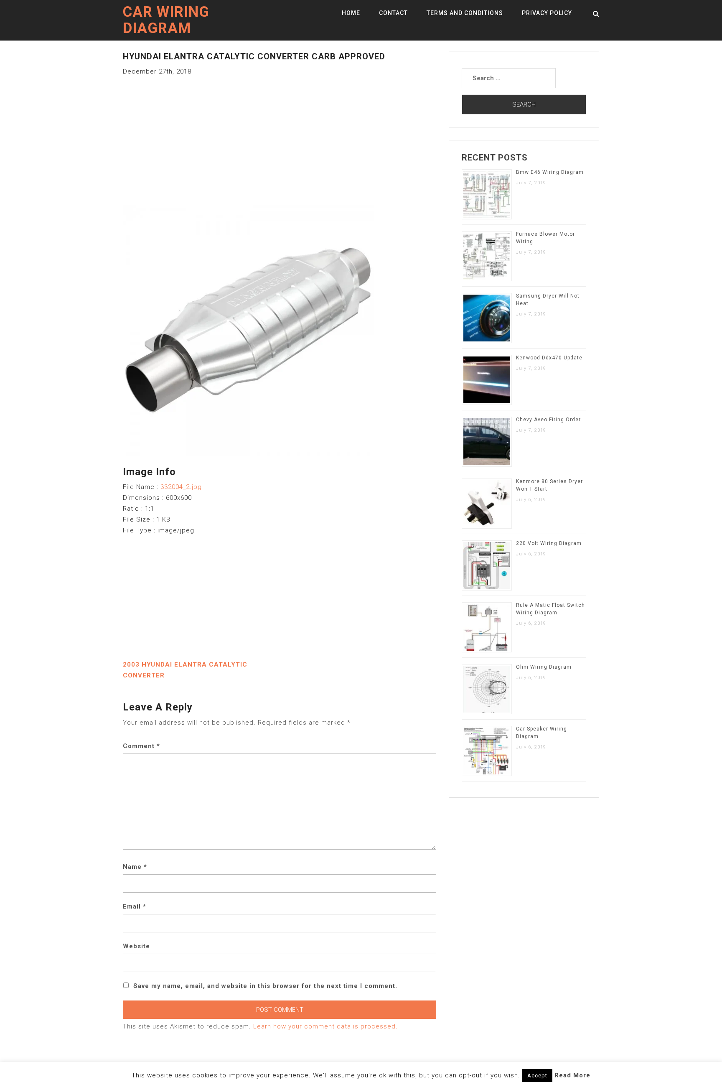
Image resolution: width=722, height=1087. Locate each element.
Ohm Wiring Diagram (544, 667)
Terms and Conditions (465, 13)
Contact (393, 13)
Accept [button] (537, 1075)
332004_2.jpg (181, 487)
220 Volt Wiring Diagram (549, 543)
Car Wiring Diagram (166, 20)
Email (134, 906)
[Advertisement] (279, 135)
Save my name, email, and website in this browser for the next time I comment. (265, 986)
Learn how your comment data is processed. (325, 1026)
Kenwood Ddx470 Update (549, 358)
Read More (572, 1075)
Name (135, 867)
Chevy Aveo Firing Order (548, 420)
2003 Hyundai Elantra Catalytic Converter (185, 670)
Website (136, 946)
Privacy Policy (547, 13)
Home (351, 13)
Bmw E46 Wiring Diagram (550, 172)
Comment (141, 746)
